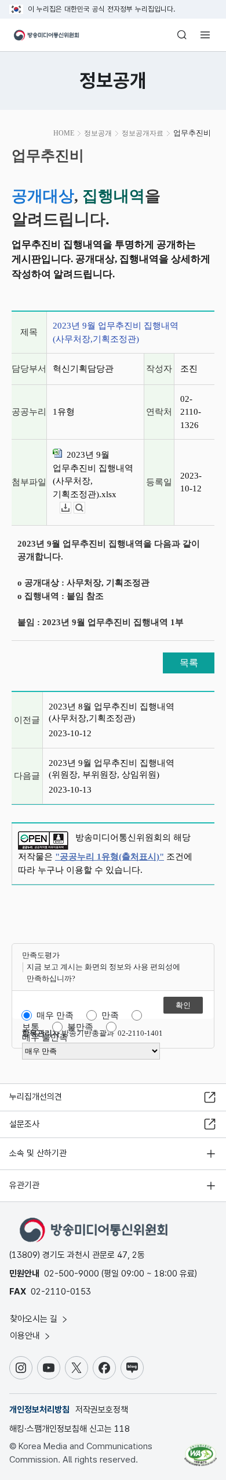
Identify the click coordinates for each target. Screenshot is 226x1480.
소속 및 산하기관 (38, 1153)
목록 (189, 663)
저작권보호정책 (101, 1409)
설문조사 (24, 1124)
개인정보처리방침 (39, 1409)
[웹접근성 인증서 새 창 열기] (200, 1450)
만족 (110, 1015)
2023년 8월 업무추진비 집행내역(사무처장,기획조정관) (111, 712)
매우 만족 (55, 1015)
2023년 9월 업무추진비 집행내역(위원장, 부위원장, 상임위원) (111, 768)
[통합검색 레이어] (182, 35)
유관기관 (24, 1185)
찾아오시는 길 (35, 1319)
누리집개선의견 (35, 1097)
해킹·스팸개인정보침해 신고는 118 (69, 1429)
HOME (63, 133)
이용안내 (26, 1336)
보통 (30, 1027)
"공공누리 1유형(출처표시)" (109, 856)
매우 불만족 (45, 1037)
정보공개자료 (142, 133)
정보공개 (98, 133)
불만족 (80, 1027)
